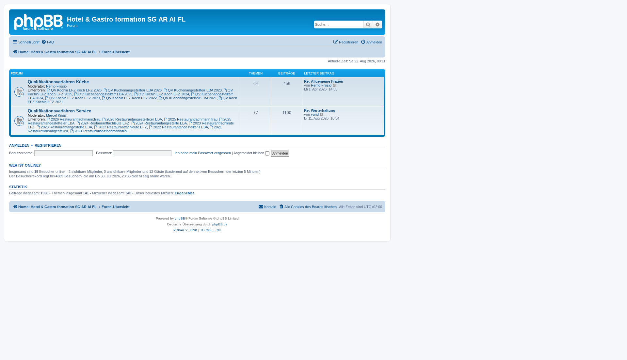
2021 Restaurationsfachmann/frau (101, 131)
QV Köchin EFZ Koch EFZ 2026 (76, 90)
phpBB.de (220, 224)
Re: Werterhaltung (319, 110)
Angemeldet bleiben (249, 153)
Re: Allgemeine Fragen (323, 81)
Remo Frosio (56, 86)
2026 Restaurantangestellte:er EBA (134, 119)
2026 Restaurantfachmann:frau (75, 119)
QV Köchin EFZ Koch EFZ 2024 (163, 94)
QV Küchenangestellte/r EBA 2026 (135, 90)
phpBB (180, 218)
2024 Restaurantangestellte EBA (161, 123)
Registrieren (48, 145)
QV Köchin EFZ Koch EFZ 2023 (74, 98)
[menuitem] (47, 42)
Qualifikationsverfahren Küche (58, 81)
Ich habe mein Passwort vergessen (203, 153)
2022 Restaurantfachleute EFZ (122, 127)
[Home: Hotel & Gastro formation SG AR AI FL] (39, 21)
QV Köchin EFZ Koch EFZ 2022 (131, 98)
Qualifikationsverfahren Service (59, 110)
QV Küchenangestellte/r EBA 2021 (190, 98)
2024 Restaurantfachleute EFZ (105, 123)
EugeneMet (184, 193)
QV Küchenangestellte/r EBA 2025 (105, 94)
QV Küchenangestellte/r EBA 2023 (195, 90)
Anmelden (19, 145)
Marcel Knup (56, 115)
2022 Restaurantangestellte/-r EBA (180, 127)
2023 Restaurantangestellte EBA (66, 127)
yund (315, 114)
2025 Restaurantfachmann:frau (192, 119)
